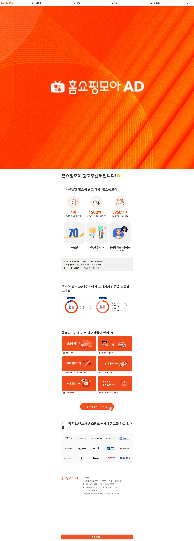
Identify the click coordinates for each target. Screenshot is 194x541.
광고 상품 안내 (37, 3)
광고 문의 (77, 3)
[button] (187, 3)
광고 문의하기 (97, 537)
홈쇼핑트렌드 (117, 3)
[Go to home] (7, 3)
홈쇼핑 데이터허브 (157, 3)
